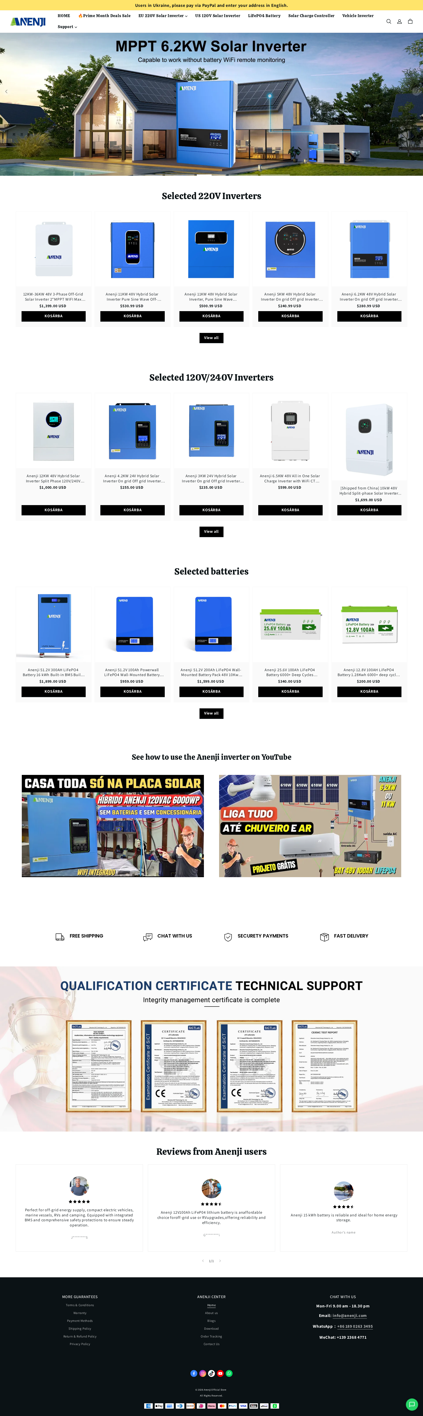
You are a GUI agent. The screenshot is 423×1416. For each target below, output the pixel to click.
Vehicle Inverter (358, 15)
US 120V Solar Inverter (217, 15)
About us (211, 1313)
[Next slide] (220, 1261)
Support (65, 26)
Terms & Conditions (80, 1305)
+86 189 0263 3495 (355, 1326)
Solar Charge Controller (311, 15)
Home (211, 1305)
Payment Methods (80, 1321)
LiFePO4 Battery (264, 15)
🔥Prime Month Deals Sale (104, 15)
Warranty (80, 1313)
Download (211, 1328)
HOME (64, 15)
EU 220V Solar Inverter (161, 15)
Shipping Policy (80, 1328)
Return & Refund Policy (80, 1336)
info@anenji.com (350, 1315)
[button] (388, 21)
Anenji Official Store (215, 1389)
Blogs (211, 1321)
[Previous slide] (203, 1261)
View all (211, 337)
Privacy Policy (80, 1344)
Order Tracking (211, 1336)
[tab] (148, 175)
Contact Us (212, 1344)
